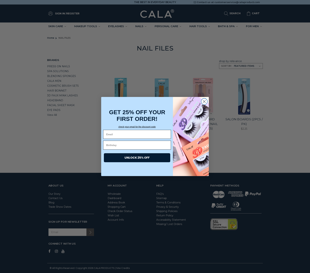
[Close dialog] (204, 101)
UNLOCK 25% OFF (137, 158)
